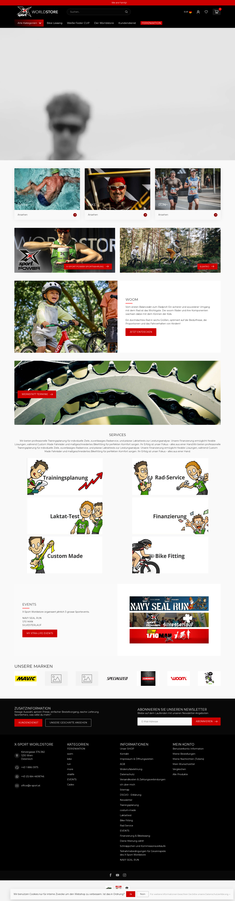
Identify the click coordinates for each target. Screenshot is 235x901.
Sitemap (124, 789)
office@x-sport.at (30, 785)
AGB (122, 764)
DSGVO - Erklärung (130, 794)
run (69, 764)
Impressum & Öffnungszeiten (136, 759)
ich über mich (127, 784)
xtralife (70, 774)
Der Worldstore (104, 22)
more (70, 769)
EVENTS (72, 779)
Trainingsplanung (129, 805)
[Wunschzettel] (206, 12)
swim (70, 753)
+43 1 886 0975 (29, 767)
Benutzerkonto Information (188, 748)
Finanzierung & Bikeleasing (135, 835)
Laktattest (126, 815)
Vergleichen (179, 769)
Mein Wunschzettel (184, 764)
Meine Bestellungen (184, 753)
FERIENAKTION (151, 22)
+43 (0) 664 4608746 (32, 776)
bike (69, 759)
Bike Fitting (126, 820)
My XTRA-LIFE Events (40, 633)
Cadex (70, 784)
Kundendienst (127, 22)
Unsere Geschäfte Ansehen (68, 722)
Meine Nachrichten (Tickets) (188, 759)
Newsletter (126, 800)
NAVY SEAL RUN (129, 859)
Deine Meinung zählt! (132, 841)
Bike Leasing (54, 22)
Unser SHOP (127, 748)
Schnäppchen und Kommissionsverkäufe (143, 846)
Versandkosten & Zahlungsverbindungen (142, 779)
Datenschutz (127, 774)
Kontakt (124, 753)
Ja (130, 894)
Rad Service (126, 825)
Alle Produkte (180, 774)
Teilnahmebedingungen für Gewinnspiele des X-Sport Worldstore (143, 853)
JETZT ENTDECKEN (141, 331)
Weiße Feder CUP (78, 22)
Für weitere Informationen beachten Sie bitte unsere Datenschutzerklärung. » (190, 894)
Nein (142, 894)
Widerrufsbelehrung (131, 769)
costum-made (128, 810)
